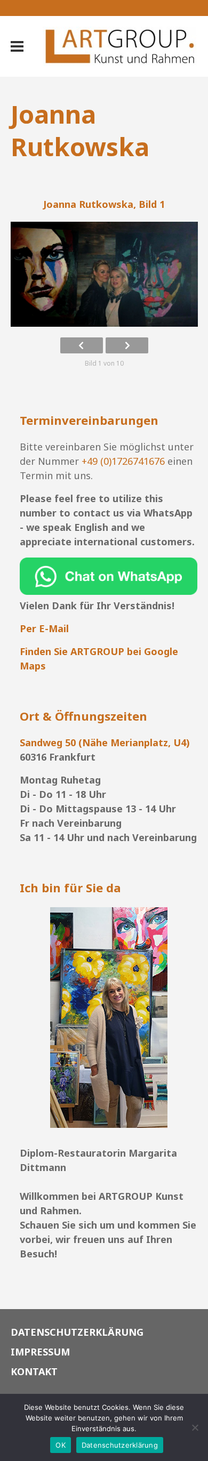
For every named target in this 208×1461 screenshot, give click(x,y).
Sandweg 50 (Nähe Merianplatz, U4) (105, 742)
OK (60, 1445)
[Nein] (194, 1427)
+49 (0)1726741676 (123, 461)
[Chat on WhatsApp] (108, 591)
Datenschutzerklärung (120, 1445)
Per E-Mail (44, 628)
